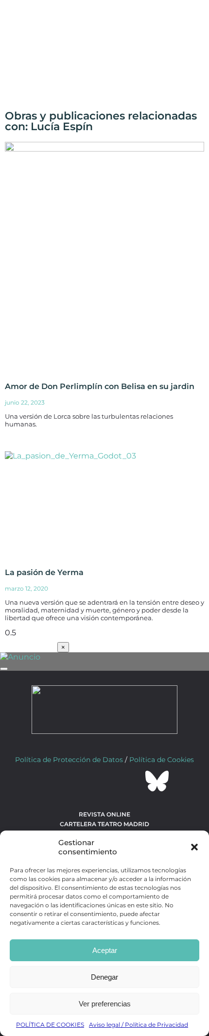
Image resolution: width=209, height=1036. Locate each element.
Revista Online (104, 814)
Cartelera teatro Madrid (104, 824)
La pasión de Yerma (44, 572)
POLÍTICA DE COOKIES (50, 1024)
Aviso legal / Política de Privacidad (138, 1024)
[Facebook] (52, 781)
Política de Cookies (161, 759)
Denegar (104, 977)
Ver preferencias (105, 1004)
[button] (194, 847)
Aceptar (104, 950)
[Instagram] (104, 781)
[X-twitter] (78, 781)
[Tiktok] (131, 781)
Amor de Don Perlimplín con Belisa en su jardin (99, 386)
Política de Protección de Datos (69, 759)
